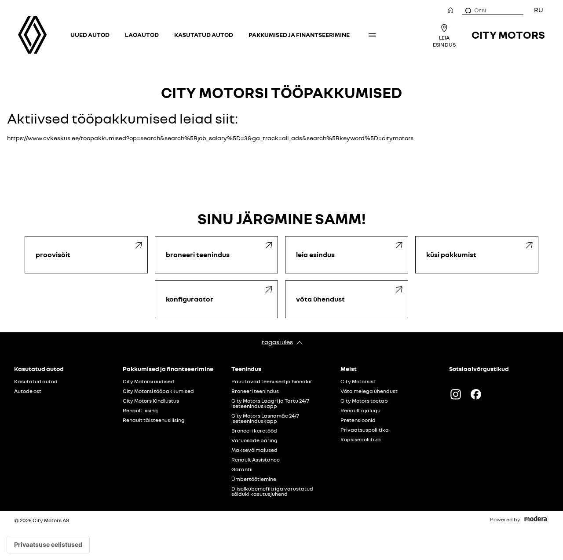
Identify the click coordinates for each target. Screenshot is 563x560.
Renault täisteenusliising (154, 420)
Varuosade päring (254, 440)
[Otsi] (467, 10)
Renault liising (140, 410)
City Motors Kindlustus (151, 401)
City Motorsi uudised (148, 381)
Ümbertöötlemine (253, 479)
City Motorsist (358, 381)
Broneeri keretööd (254, 430)
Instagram (455, 394)
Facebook (476, 394)
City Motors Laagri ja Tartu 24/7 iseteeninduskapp (270, 403)
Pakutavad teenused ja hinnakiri (272, 381)
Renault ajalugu (360, 410)
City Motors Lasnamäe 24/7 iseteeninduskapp (265, 418)
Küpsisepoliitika (360, 439)
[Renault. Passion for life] (32, 35)
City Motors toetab (364, 401)
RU (538, 10)
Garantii (241, 469)
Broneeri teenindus (255, 391)
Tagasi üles (277, 341)
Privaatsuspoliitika (364, 430)
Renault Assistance (255, 459)
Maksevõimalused (254, 450)
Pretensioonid (358, 420)
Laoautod (142, 34)
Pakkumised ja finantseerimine (299, 34)
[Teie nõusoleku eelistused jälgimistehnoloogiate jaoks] (48, 544)
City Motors (508, 34)
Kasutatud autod (203, 34)
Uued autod (90, 34)
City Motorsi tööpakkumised (158, 391)
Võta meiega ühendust (369, 391)
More (372, 35)
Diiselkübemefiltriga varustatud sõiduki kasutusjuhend (272, 491)
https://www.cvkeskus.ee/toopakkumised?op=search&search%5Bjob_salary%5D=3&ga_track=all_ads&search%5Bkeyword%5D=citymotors (210, 138)
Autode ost (27, 391)
